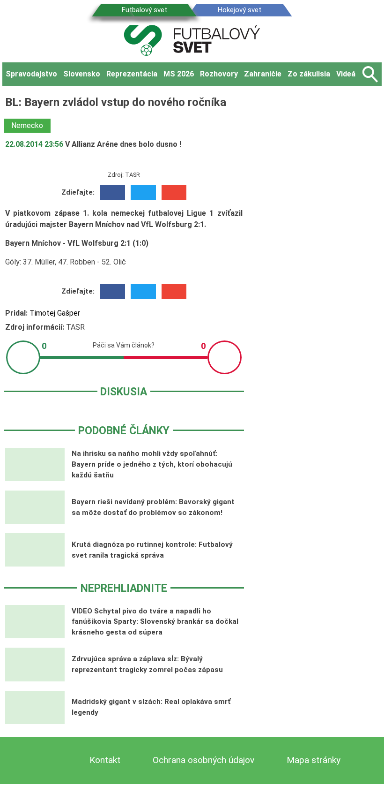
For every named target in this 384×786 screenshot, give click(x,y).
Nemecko (27, 125)
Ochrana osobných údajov (203, 760)
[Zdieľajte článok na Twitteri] (143, 192)
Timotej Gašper (55, 313)
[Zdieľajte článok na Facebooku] (112, 192)
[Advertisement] (318, 234)
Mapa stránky (313, 760)
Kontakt (104, 760)
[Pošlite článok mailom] (174, 192)
